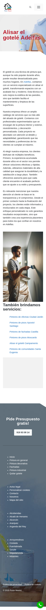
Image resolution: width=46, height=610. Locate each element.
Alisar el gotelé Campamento (24, 343)
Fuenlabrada (16, 546)
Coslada (14, 543)
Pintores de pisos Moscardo (23, 337)
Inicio (12, 457)
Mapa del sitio (16, 500)
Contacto (14, 493)
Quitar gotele (16, 473)
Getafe (13, 550)
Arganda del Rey (18, 526)
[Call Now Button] (40, 604)
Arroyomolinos (17, 540)
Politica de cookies (33, 584)
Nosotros (14, 496)
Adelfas (27, 82)
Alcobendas (15, 513)
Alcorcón (14, 520)
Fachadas (14, 467)
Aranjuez (14, 523)
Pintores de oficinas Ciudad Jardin (26, 317)
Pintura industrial (18, 470)
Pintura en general (19, 460)
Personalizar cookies (20, 490)
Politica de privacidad (12, 584)
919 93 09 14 (23, 432)
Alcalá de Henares (19, 516)
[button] (30, 7)
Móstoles (14, 556)
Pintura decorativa (18, 463)
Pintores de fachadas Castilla (24, 332)
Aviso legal (15, 487)
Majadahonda (16, 553)
